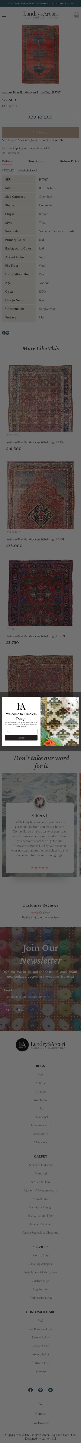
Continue (21, 738)
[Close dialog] (76, 699)
